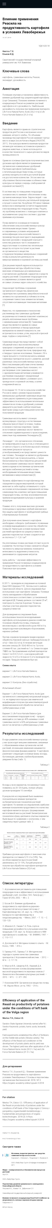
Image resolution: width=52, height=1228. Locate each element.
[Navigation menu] (4, 4)
